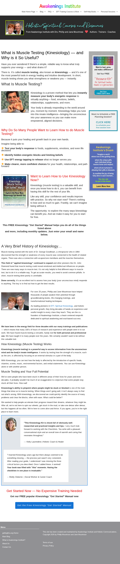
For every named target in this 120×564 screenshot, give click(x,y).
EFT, (53, 306)
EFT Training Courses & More (67, 12)
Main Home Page (28, 12)
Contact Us (6, 547)
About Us (5, 543)
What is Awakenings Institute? (13, 540)
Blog (41, 12)
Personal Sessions (108, 12)
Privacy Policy (48, 546)
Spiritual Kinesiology (64, 306)
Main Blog (6, 536)
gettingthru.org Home (10, 533)
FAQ (49, 12)
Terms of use (48, 542)
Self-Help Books (90, 12)
